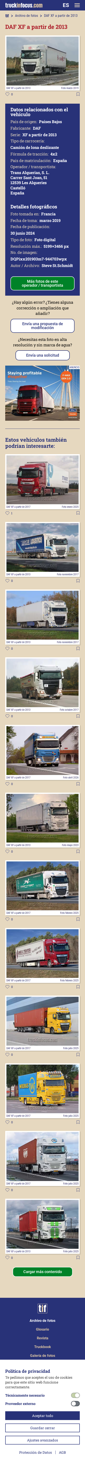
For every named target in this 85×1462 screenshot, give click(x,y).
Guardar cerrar (42, 1427)
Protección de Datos (35, 1452)
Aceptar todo (42, 1415)
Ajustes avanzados (42, 1440)
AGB (62, 1452)
